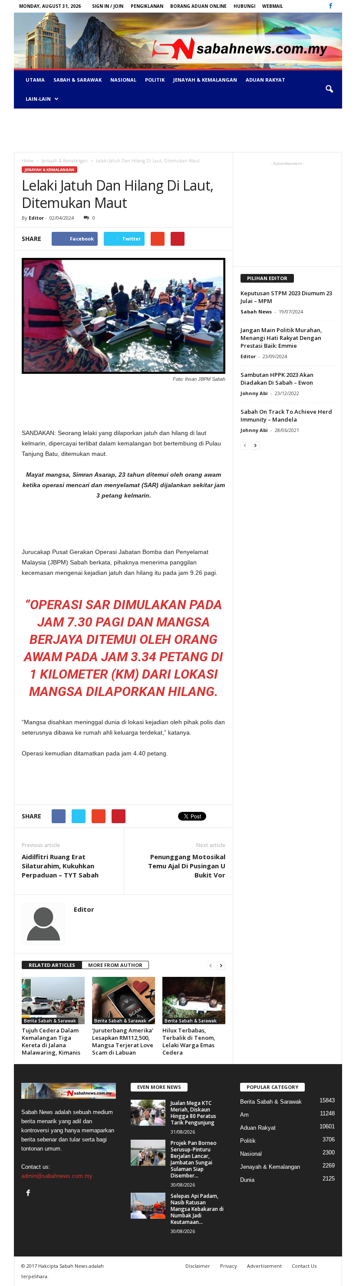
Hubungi (244, 6)
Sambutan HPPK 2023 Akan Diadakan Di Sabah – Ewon (277, 378)
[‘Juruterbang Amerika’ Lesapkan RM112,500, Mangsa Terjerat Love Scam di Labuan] (123, 1000)
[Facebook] (330, 6)
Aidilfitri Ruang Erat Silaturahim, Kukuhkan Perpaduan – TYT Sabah (60, 865)
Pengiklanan (147, 6)
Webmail (272, 6)
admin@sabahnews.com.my (56, 1176)
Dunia (247, 1180)
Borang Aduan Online (198, 6)
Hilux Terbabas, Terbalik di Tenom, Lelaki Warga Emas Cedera (188, 1041)
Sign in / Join (107, 6)
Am (244, 1114)
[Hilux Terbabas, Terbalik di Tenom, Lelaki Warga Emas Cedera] (193, 1000)
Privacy (228, 1266)
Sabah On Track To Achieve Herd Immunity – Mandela (286, 415)
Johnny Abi (254, 393)
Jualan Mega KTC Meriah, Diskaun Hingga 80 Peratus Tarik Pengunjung (193, 1112)
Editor (36, 217)
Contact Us (304, 1266)
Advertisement (264, 1266)
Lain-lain (38, 99)
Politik (155, 79)
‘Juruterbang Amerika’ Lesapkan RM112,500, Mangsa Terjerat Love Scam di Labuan (122, 1041)
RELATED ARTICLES (52, 965)
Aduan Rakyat (265, 79)
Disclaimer (197, 1266)
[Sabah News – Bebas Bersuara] (178, 41)
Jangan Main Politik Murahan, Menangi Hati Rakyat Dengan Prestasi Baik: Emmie (281, 338)
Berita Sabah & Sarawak (50, 1021)
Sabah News (256, 311)
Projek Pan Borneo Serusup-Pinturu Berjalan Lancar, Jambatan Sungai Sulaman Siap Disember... (194, 1159)
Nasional (123, 79)
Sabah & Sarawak (77, 79)
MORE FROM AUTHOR (115, 965)
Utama (35, 79)
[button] (329, 89)
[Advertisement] (178, 130)
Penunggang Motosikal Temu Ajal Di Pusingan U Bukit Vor (186, 865)
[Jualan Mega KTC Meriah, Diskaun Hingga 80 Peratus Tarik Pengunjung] (148, 1113)
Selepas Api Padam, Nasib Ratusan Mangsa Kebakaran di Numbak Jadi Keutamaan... (197, 1209)
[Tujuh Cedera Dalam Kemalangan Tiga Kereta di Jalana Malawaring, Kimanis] (53, 1000)
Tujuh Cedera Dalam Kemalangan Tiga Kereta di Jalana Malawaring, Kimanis (51, 1041)
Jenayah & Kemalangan (205, 79)
